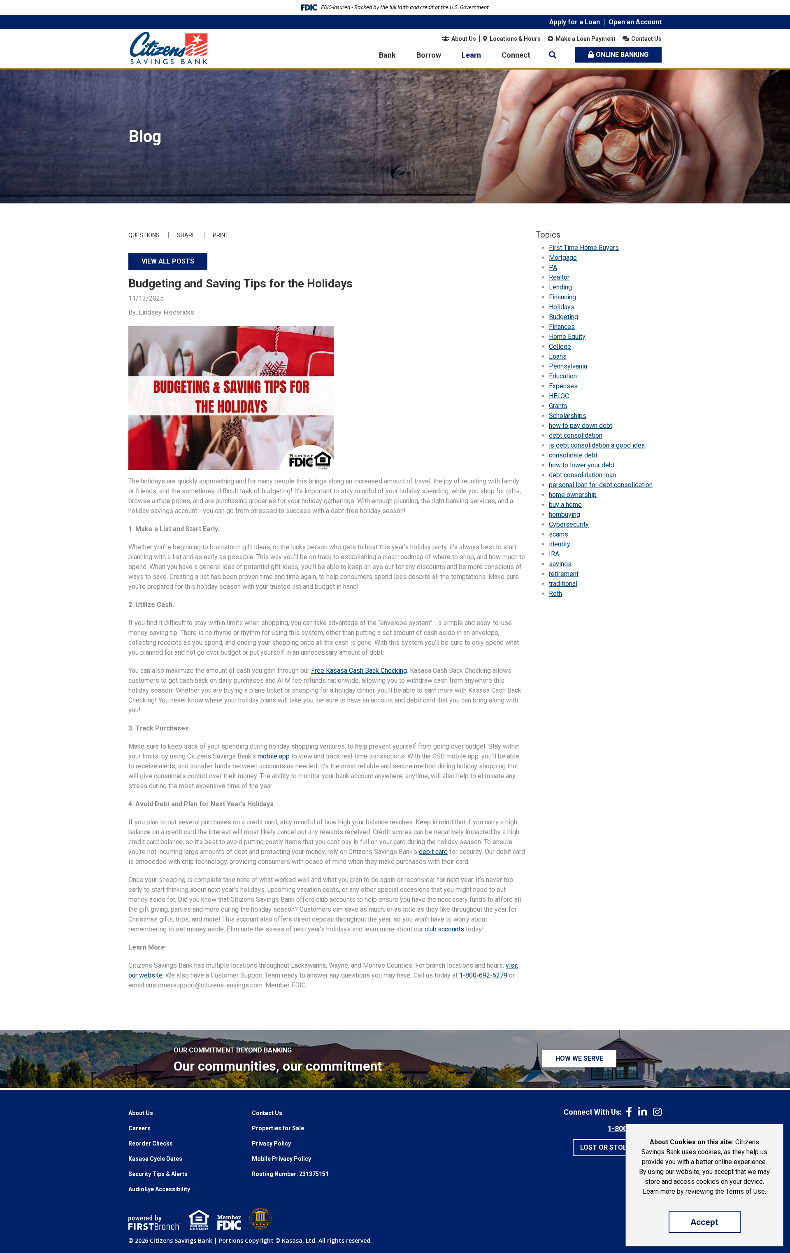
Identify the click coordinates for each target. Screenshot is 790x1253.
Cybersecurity (569, 524)
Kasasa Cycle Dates (155, 1158)
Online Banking (622, 54)
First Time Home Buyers (584, 248)
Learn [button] (471, 55)
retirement (564, 574)
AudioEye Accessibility (159, 1189)
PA (553, 267)
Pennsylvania (568, 366)
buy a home (565, 505)
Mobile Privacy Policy (281, 1158)
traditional (563, 584)
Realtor (559, 277)
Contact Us (646, 38)
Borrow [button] (428, 55)
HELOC (559, 396)
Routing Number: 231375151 (290, 1174)
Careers (139, 1128)
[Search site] (552, 54)
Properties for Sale (278, 1128)
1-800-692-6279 (483, 975)
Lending (560, 287)
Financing (562, 297)
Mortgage (563, 257)
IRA (554, 554)
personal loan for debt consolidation (601, 485)
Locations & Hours (515, 38)
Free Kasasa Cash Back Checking (359, 670)
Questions (144, 235)
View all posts (168, 261)
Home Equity (567, 337)
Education (563, 376)
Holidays (561, 307)
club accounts (444, 929)
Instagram (657, 1112)
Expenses (563, 386)
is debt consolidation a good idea (597, 445)
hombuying (564, 514)
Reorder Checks (150, 1143)
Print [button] (221, 235)
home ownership (573, 495)
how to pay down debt (580, 425)
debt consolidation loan (582, 475)
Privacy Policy (271, 1143)
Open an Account (635, 22)
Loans (558, 356)
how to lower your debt (582, 465)
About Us (463, 38)
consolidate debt (573, 455)
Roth (555, 593)
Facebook (629, 1112)
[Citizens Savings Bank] (169, 47)
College (560, 346)
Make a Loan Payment (585, 38)
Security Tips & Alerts (158, 1174)
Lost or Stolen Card (617, 1147)
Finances (562, 327)
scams (558, 534)
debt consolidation (575, 435)
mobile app (274, 756)
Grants (558, 406)
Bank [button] (387, 55)
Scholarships (567, 416)
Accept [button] (704, 1222)
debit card (433, 852)
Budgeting (563, 317)
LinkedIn (642, 1112)
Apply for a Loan (574, 22)
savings (560, 564)
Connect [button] (516, 55)
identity (559, 544)
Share (186, 235)
